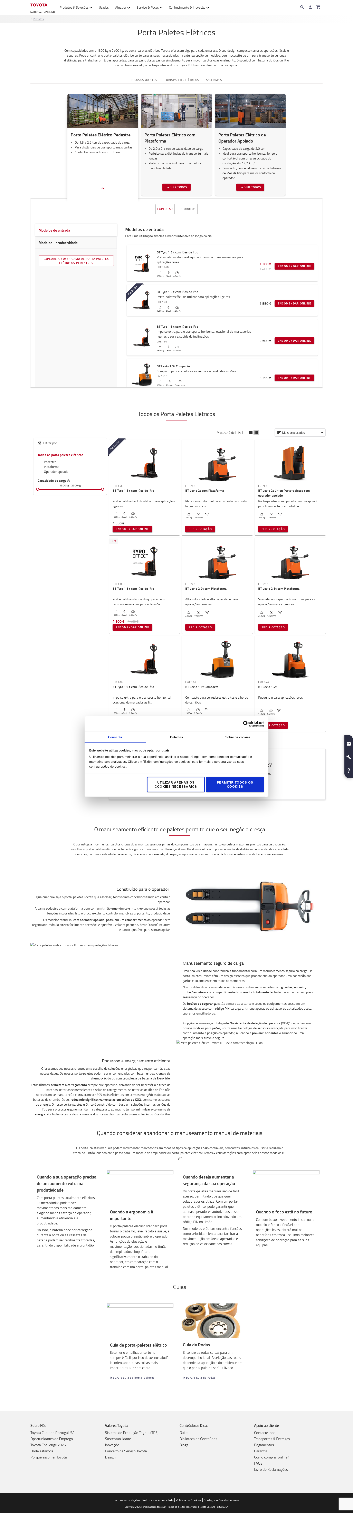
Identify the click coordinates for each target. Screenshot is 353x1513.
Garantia (260, 1450)
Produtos (38, 19)
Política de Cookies (188, 1500)
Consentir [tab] (115, 737)
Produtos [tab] (188, 209)
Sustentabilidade (118, 1438)
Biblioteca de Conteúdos (198, 1438)
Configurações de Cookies (221, 1500)
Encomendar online (294, 266)
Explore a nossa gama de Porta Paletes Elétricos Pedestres (76, 261)
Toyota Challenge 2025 (48, 1444)
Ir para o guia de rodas (199, 1377)
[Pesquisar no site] (302, 7)
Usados (104, 7)
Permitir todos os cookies (235, 784)
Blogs (184, 1444)
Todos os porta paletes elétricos (60, 454)
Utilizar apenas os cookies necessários (176, 784)
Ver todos (179, 187)
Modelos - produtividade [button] (58, 242)
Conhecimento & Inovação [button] (187, 7)
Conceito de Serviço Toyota (126, 1450)
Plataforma (51, 466)
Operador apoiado (56, 471)
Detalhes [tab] (176, 737)
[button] (251, 432)
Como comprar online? (271, 1457)
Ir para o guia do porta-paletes (132, 1377)
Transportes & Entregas (272, 1438)
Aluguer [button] (120, 7)
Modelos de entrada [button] (54, 230)
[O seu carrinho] (318, 7)
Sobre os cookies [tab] (237, 737)
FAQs (258, 1463)
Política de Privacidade (157, 1500)
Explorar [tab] (165, 209)
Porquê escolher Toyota (48, 1457)
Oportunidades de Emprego (51, 1438)
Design (110, 1457)
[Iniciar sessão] (310, 7)
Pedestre (50, 461)
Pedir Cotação (200, 529)
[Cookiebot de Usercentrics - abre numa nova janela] (246, 724)
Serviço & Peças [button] (148, 7)
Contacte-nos (264, 1432)
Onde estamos (41, 1450)
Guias (184, 1432)
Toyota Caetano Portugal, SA (52, 1432)
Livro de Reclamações (271, 1469)
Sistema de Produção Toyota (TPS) (132, 1432)
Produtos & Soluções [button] (74, 7)
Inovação (112, 1444)
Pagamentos (264, 1444)
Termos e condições (126, 1500)
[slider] (37, 489)
